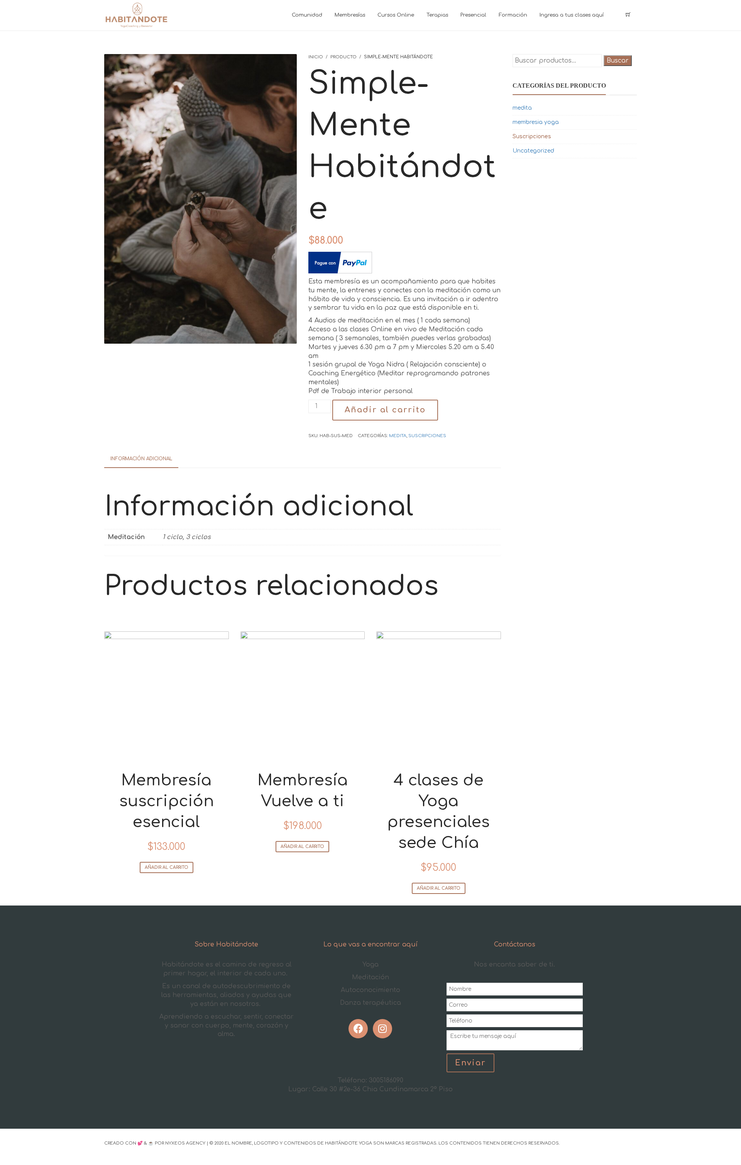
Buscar (618, 60)
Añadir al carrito (385, 409)
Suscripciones (427, 435)
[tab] (141, 459)
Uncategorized (533, 151)
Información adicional (141, 458)
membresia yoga (536, 122)
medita (397, 435)
